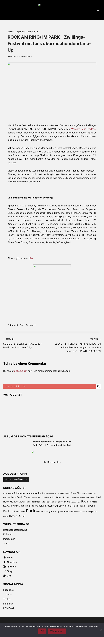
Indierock (35, 501)
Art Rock (55, 493)
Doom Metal (46, 497)
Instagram (8, 603)
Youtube (7, 594)
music (22, 32)
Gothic (68, 497)
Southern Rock (71, 512)
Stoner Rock (82, 512)
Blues (73, 493)
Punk (92, 505)
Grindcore (75, 497)
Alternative (20, 493)
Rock (30, 510)
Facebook (8, 590)
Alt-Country (8, 493)
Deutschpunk (35, 497)
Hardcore (90, 497)
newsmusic (32, 32)
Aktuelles (13, 32)
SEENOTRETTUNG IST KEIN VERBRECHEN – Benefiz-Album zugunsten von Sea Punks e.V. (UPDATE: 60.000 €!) (78, 345)
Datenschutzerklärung (15, 530)
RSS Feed (8, 608)
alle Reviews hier (52, 462)
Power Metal (17, 505)
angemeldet (20, 371)
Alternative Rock (34, 493)
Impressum (9, 539)
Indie (28, 502)
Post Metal (92, 502)
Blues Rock (92, 493)
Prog (27, 505)
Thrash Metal (17, 516)
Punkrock (9, 511)
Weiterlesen (57, 631)
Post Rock (6, 506)
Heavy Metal (17, 501)
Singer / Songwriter (56, 511)
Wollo (13, 56)
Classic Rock (9, 497)
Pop (84, 501)
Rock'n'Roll (40, 511)
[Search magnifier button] (98, 386)
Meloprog (55, 502)
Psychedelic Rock (81, 506)
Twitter (7, 599)
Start (6, 543)
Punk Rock (20, 511)
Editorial (7, 534)
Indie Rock (45, 502)
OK (42, 631)
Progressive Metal (41, 505)
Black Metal (65, 493)
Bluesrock (82, 493)
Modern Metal (76, 502)
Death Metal (23, 497)
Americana (48, 493)
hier (31, 258)
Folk (54, 497)
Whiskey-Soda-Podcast (83, 129)
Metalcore (64, 501)
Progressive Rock (62, 505)
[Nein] (100, 630)
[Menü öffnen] (98, 10)
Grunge (82, 497)
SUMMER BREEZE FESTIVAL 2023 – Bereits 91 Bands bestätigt (22, 343)
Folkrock (60, 497)
